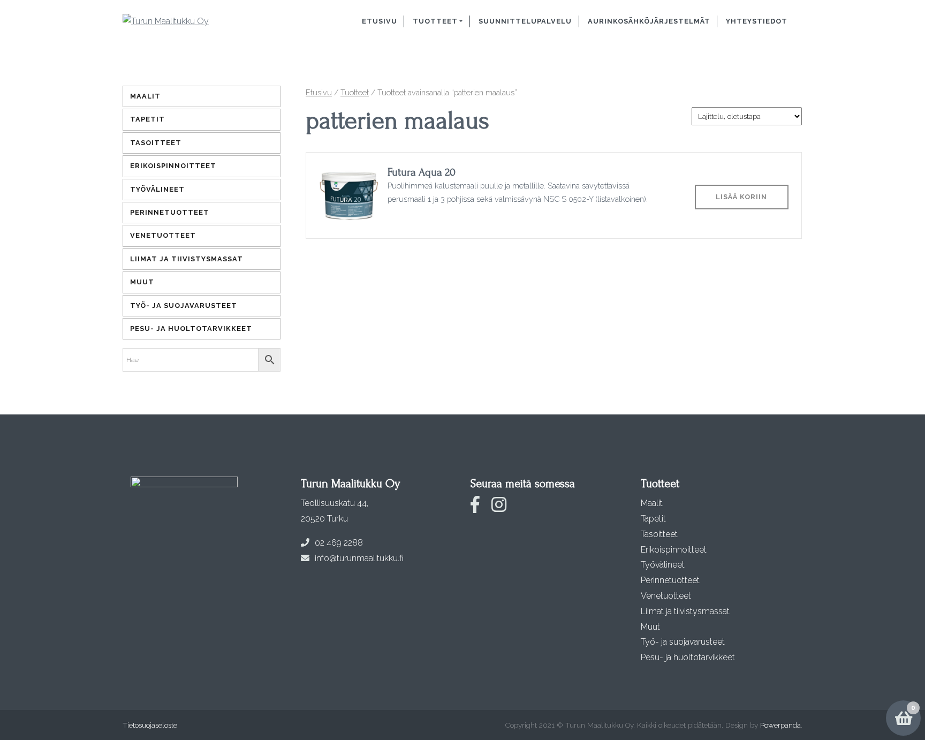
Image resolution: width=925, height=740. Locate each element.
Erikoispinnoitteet (173, 166)
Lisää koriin (741, 197)
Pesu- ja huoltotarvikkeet (191, 328)
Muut (142, 282)
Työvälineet (157, 189)
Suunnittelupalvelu (525, 21)
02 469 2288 (339, 543)
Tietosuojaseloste (150, 725)
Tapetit (147, 119)
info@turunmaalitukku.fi (359, 558)
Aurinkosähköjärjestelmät (649, 21)
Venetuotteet (163, 235)
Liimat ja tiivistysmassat (186, 259)
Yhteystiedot (756, 21)
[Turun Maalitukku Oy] (191, 21)
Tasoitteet (155, 143)
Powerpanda (780, 725)
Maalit (145, 96)
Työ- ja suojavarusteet (183, 305)
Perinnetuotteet (169, 212)
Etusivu (379, 21)
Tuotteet (435, 21)
